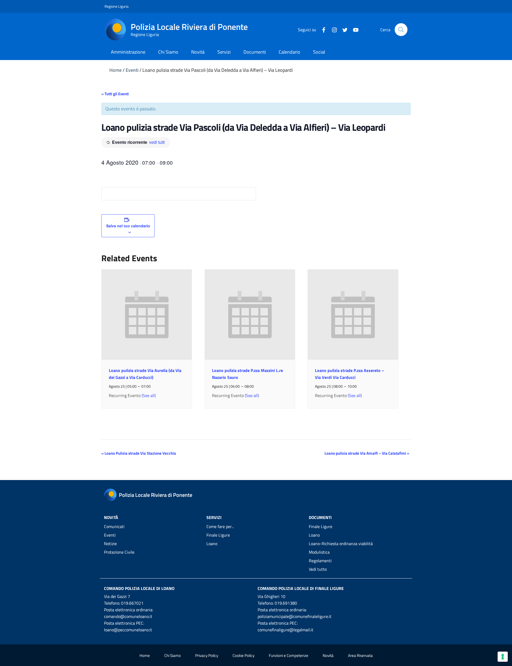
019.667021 (132, 603)
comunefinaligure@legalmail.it (285, 630)
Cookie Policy (243, 655)
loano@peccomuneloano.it (128, 630)
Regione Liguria (117, 6)
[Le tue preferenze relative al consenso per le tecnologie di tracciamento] (503, 657)
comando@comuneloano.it (128, 616)
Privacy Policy (206, 655)
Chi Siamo (172, 655)
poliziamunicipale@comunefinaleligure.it (294, 616)
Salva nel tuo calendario (128, 225)
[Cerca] (401, 29)
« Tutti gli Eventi (115, 94)
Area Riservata (360, 655)
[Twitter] (343, 29)
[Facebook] (321, 29)
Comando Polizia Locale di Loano (139, 588)
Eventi (132, 70)
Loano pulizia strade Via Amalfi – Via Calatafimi (367, 453)
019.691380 (286, 603)
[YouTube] (353, 29)
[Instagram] (332, 29)
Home (115, 70)
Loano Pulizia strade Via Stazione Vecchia (138, 453)
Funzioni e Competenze (288, 655)
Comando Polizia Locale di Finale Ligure (301, 588)
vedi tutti (157, 142)
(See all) (149, 395)
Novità (328, 655)
